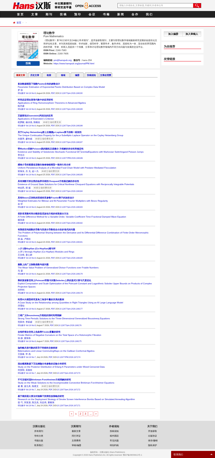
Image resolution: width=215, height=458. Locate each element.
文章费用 (76, 440)
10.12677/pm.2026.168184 (71, 191)
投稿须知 (91, 75)
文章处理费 (105, 75)
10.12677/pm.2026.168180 (71, 258)
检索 (49, 75)
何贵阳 (21, 370)
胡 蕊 (20, 239)
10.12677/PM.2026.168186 (71, 158)
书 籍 (106, 14)
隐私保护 (152, 445)
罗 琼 (20, 90)
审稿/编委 (76, 445)
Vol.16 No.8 (31, 93)
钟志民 (21, 187)
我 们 (149, 14)
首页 (19, 22)
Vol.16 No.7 (31, 357)
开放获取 (152, 431)
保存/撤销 (153, 440)
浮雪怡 (21, 305)
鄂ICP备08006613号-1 (132, 455)
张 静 (20, 338)
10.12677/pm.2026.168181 (71, 242)
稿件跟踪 (114, 436)
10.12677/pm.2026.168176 (70, 325)
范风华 (21, 322)
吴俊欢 (29, 370)
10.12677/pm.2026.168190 (71, 93)
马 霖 (20, 270)
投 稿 (63, 14)
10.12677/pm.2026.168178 (71, 293)
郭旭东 (21, 171)
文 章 (34, 14)
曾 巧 (20, 402)
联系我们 (38, 445)
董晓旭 (51, 402)
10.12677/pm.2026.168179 (71, 274)
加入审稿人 (192, 34)
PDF (53, 93)
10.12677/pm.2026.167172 (68, 390)
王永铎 (21, 255)
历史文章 (34, 75)
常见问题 (114, 440)
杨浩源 (21, 220)
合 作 (135, 14)
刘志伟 (43, 402)
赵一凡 (35, 171)
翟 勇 (20, 386)
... (91, 413)
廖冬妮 (29, 138)
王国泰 (21, 354)
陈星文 (35, 386)
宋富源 (27, 402)
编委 (77, 75)
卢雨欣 (27, 239)
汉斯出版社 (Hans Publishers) (112, 452)
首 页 (20, 14)
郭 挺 (28, 187)
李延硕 (29, 322)
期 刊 (49, 14)
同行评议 (76, 436)
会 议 (92, 14)
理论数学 (21, 93)
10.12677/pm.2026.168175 (70, 341)
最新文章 (20, 75)
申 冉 (28, 354)
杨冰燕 (29, 122)
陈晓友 (37, 122)
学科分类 (38, 436)
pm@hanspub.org (63, 60)
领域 (63, 75)
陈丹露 (21, 106)
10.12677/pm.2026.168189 (71, 109)
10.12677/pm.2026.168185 (71, 175)
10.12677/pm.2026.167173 (68, 373)
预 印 (77, 14)
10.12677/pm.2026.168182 (71, 223)
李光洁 (21, 155)
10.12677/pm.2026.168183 (71, 207)
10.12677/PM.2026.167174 (68, 357)
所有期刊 (38, 431)
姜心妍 (29, 255)
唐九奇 (27, 386)
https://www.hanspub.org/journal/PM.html (74, 63)
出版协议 (152, 436)
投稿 (28, 63)
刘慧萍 (21, 138)
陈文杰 (35, 402)
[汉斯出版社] (31, 5)
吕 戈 (28, 171)
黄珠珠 (27, 338)
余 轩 (20, 204)
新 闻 (120, 14)
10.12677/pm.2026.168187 (71, 142)
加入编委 (173, 34)
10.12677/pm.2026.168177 (71, 309)
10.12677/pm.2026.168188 (71, 126)
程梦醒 (21, 122)
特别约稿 (114, 445)
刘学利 (21, 290)
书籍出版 (38, 440)
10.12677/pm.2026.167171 (68, 405)
